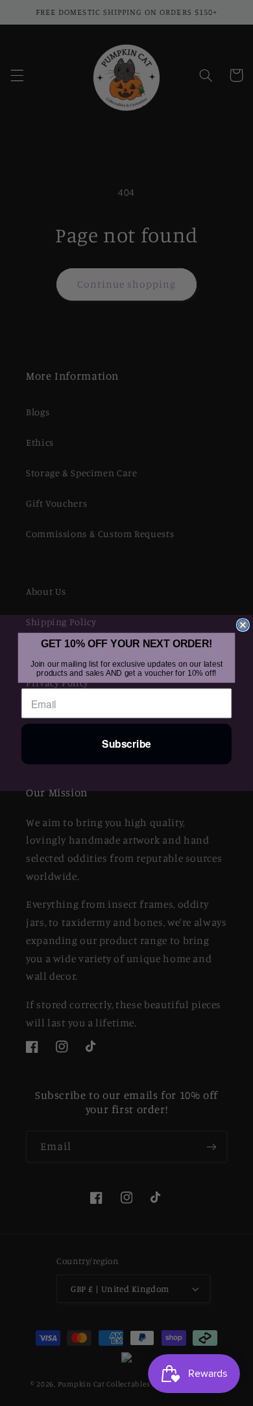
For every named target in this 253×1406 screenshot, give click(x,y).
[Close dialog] (242, 624)
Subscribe (126, 744)
